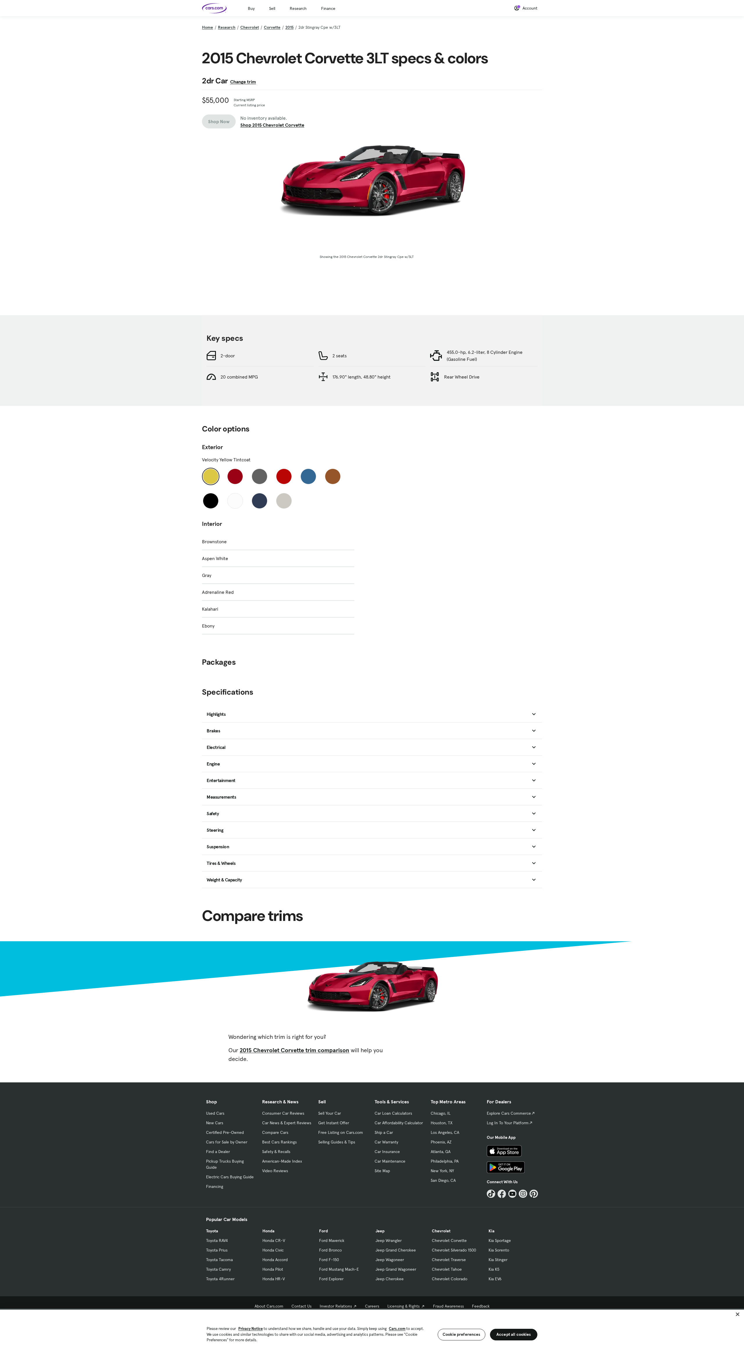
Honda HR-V (273, 1278)
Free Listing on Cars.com (340, 1132)
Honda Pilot (272, 1269)
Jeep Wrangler (388, 1240)
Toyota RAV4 (217, 1240)
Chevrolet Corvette (449, 1240)
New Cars (214, 1122)
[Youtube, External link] (512, 1194)
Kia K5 (494, 1269)
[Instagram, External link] (523, 1194)
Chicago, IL (440, 1113)
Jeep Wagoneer (389, 1259)
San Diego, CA (443, 1180)
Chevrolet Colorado (449, 1278)
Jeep (379, 1231)
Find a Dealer (218, 1151)
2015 (289, 27)
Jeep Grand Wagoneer (395, 1269)
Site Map (382, 1170)
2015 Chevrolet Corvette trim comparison (294, 1050)
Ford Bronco (330, 1250)
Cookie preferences (461, 1334)
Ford (323, 1231)
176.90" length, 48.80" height (361, 377)
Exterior (212, 447)
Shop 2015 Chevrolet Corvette (272, 125)
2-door (228, 355)
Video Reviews (275, 1170)
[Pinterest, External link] (534, 1194)
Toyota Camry (218, 1269)
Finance (328, 8)
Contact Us (301, 1306)
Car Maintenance (390, 1161)
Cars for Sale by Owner (226, 1142)
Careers (372, 1306)
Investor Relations (336, 1306)
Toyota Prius (217, 1250)
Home (207, 27)
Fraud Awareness (448, 1306)
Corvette (272, 27)
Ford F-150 (329, 1259)
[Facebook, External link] (502, 1194)
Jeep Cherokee (389, 1278)
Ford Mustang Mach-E (339, 1269)
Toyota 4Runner (220, 1278)
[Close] (737, 1314)
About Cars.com (269, 1306)
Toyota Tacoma (219, 1259)
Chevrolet (249, 27)
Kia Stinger (498, 1259)
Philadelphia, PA (445, 1161)
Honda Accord (275, 1259)
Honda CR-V (273, 1240)
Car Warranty (386, 1142)
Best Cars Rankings (279, 1142)
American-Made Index (282, 1161)
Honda (268, 1231)
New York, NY (442, 1170)
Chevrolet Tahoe (447, 1269)
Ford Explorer (331, 1278)
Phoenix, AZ (441, 1142)
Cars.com (397, 1328)
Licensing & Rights (403, 1306)
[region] (372, 1329)
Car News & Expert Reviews (286, 1122)
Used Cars (215, 1113)
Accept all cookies (513, 1334)
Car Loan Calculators (393, 1113)
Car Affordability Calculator (399, 1122)
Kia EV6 (495, 1278)
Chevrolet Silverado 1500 (454, 1250)
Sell (272, 8)
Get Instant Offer (333, 1122)
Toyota (212, 1231)
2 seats (339, 355)
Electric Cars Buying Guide (230, 1176)
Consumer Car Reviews (283, 1113)
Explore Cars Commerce (509, 1113)
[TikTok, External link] (491, 1194)
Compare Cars (275, 1132)
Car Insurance (387, 1151)
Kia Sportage (500, 1240)
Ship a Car (384, 1132)
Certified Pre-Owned (225, 1132)
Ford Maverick (331, 1240)
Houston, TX (442, 1122)
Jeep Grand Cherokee (395, 1250)
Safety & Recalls (276, 1151)
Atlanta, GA (440, 1151)
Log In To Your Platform (508, 1122)
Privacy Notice (250, 1328)
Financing (214, 1186)
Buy (251, 8)
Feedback (481, 1306)
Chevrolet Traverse (449, 1259)
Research (298, 8)
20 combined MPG (239, 377)
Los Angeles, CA (445, 1132)
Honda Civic (273, 1250)
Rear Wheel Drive (462, 377)
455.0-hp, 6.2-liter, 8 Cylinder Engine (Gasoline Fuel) (485, 355)
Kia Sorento (499, 1250)
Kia (491, 1231)
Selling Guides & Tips (336, 1142)
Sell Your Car (329, 1113)
